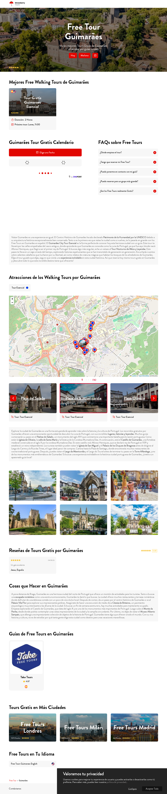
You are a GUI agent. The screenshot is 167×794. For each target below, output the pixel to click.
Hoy (73, 55)
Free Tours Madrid (134, 727)
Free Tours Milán (83, 727)
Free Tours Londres (33, 727)
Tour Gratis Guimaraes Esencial (32, 102)
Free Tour (12, 781)
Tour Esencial (18, 287)
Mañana (85, 55)
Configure (132, 788)
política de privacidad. (117, 782)
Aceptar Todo (152, 788)
